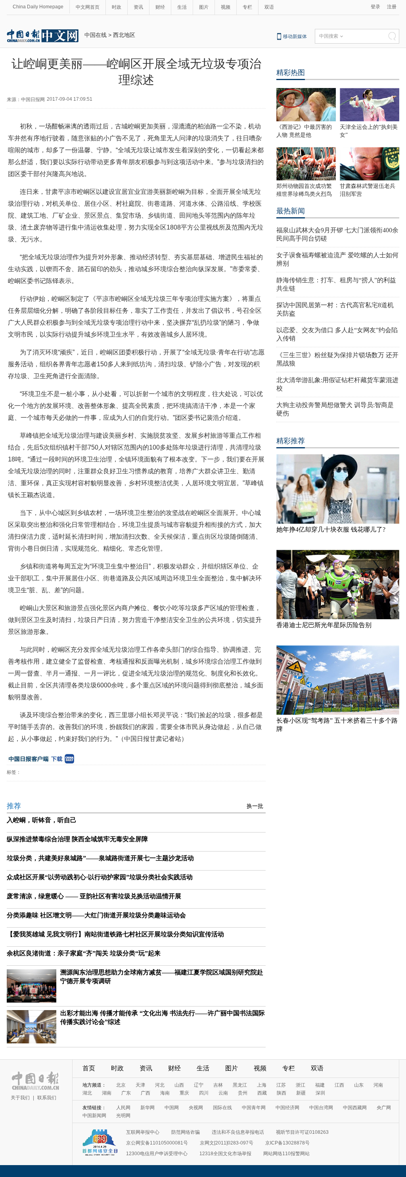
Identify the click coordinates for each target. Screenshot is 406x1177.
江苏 (281, 1085)
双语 (269, 7)
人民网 (123, 1107)
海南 (165, 1093)
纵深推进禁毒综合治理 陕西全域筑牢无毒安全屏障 (77, 839)
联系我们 (46, 1097)
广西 (145, 1093)
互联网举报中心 (142, 1132)
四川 (204, 1093)
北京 (121, 1085)
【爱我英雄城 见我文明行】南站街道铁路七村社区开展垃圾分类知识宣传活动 (115, 934)
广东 (126, 1093)
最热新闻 (290, 211)
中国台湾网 (321, 1107)
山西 (179, 1085)
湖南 (106, 1093)
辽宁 (198, 1085)
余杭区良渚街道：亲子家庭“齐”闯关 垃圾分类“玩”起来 (84, 953)
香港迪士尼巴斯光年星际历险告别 (324, 625)
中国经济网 (287, 1107)
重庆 (184, 1093)
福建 (320, 1085)
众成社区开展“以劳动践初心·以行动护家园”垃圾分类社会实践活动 (100, 877)
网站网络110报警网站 (286, 1153)
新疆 (301, 1093)
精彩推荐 (290, 441)
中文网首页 (88, 7)
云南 (223, 1093)
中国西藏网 (355, 1107)
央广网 (384, 1107)
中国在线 (95, 35)
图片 (204, 7)
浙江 (300, 1085)
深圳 (320, 1093)
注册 (391, 7)
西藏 (262, 1093)
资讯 (138, 7)
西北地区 (124, 35)
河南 (378, 1085)
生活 (182, 7)
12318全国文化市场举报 (225, 1153)
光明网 (123, 1115)
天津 (140, 1085)
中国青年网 (254, 1107)
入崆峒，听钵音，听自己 (42, 820)
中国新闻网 (94, 1115)
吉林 (218, 1085)
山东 (359, 1085)
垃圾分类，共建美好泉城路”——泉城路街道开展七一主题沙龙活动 (100, 858)
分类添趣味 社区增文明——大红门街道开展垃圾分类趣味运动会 (96, 915)
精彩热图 (290, 73)
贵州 (242, 1093)
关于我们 (20, 1097)
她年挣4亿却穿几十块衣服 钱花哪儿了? (330, 529)
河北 (160, 1085)
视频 (225, 7)
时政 (116, 7)
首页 (88, 1068)
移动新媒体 (295, 36)
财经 (160, 7)
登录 (375, 7)
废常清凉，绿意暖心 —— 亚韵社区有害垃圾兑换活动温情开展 (94, 896)
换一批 (255, 806)
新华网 (147, 1107)
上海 (261, 1085)
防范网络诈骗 (185, 1132)
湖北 (87, 1093)
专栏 (247, 7)
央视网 (196, 1107)
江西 (339, 1085)
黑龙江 (240, 1085)
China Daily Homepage (38, 7)
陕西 (281, 1093)
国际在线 (222, 1107)
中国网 (172, 1107)
